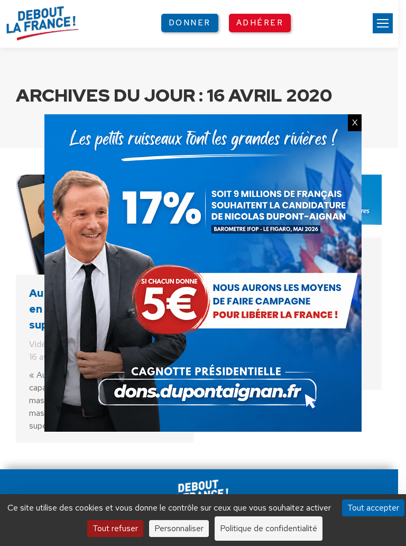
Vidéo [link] (40, 344)
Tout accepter (373, 507)
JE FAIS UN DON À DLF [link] (203, 455)
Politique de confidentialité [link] (268, 528)
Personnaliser (179, 528)
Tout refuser (115, 528)
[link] (383, 23)
